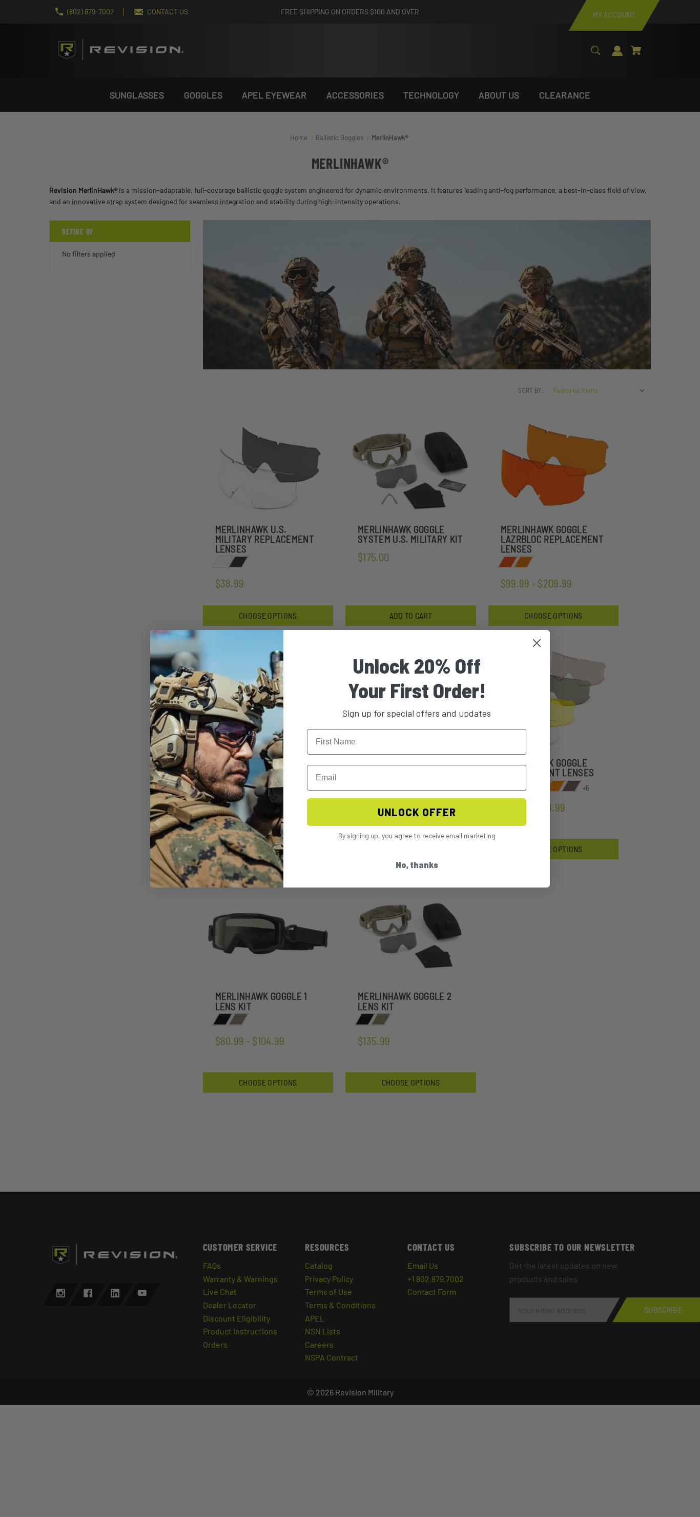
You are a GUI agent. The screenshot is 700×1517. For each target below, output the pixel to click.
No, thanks (417, 865)
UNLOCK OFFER (417, 812)
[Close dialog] (537, 643)
